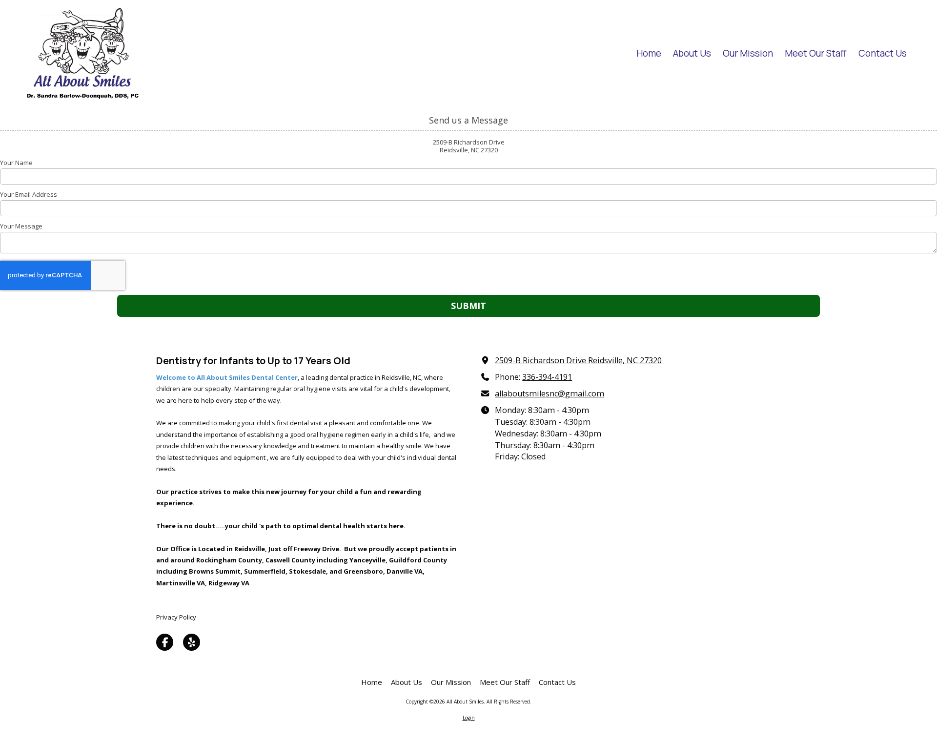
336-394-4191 (547, 377)
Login (469, 717)
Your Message (21, 226)
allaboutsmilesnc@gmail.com (549, 393)
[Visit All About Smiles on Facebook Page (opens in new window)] (164, 642)
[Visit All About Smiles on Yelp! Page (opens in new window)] (191, 642)
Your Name (16, 162)
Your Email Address (28, 194)
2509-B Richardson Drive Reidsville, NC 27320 (578, 360)
